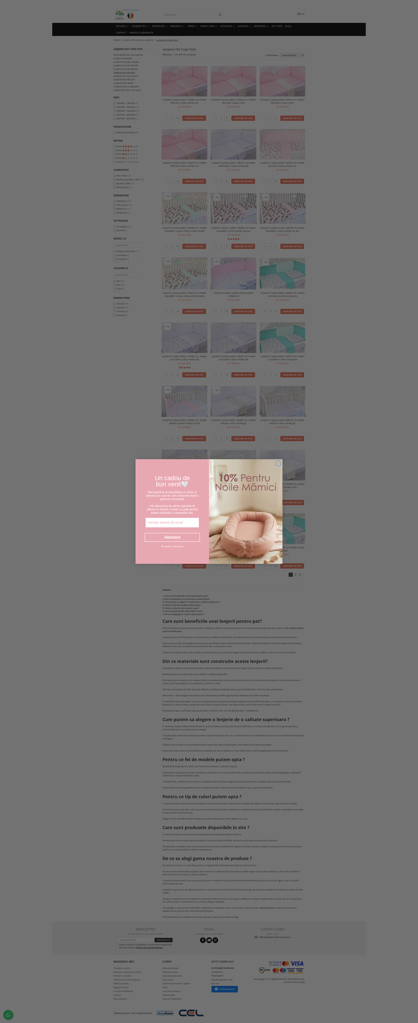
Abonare (172, 537)
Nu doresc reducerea (172, 546)
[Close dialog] (278, 463)
